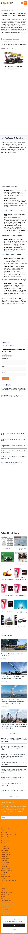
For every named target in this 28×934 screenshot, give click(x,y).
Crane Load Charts (9, 9)
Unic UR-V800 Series (7, 579)
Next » (17, 733)
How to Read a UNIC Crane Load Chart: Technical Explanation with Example (12, 396)
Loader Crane (5, 906)
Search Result (5, 848)
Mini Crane (4, 908)
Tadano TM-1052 (21, 627)
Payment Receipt (6, 868)
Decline (14, 929)
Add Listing (4, 850)
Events (3, 896)
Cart (2, 844)
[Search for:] (14, 817)
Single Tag (4, 856)
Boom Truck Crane (6, 892)
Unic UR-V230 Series (7, 611)
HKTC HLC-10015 (7, 548)
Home (2, 9)
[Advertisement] (14, 88)
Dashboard (4, 860)
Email (4, 372)
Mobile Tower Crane (6, 912)
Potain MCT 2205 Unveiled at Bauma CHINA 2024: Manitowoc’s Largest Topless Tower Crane (13, 756)
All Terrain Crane (5, 840)
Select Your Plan (5, 876)
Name (4, 366)
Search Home (5, 846)
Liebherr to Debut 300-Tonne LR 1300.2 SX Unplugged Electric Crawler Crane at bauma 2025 (14, 739)
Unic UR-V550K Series (20, 579)
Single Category (5, 852)
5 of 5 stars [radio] (11, 356)
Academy (4, 888)
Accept (14, 925)
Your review (5, 358)
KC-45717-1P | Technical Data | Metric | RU (12, 42)
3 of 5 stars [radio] (7, 356)
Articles (3, 827)
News (2, 825)
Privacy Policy (18, 921)
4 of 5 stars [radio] (9, 356)
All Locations (4, 864)
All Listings (4, 872)
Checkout (4, 866)
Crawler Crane (5, 894)
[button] (22, 3)
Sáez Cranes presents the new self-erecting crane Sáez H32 (12, 778)
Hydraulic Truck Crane (7, 902)
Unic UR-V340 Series (21, 595)
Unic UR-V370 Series (7, 595)
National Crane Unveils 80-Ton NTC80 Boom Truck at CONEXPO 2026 (13, 677)
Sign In (3, 874)
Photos (3, 838)
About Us (4, 842)
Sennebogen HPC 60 (7, 564)
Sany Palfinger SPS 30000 (21, 548)
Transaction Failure (6, 870)
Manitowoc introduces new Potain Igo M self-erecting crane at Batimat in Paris (13, 770)
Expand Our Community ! (8, 833)
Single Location (5, 854)
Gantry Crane (5, 898)
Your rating (5, 354)
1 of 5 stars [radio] (3, 356)
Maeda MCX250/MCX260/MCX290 (21, 612)
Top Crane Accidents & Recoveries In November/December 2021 (11, 463)
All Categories (5, 862)
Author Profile (5, 858)
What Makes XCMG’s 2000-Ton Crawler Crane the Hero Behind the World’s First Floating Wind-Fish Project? (13, 701)
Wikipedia (4, 831)
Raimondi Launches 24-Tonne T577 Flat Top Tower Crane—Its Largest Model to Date (13, 747)
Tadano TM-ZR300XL (7, 627)
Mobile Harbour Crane (7, 910)
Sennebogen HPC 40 (20, 564)
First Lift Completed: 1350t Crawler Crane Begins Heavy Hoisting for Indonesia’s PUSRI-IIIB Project (14, 726)
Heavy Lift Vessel (6, 900)
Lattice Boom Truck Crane (8, 904)
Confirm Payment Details (8, 880)
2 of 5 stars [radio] (5, 356)
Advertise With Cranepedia (9, 835)
